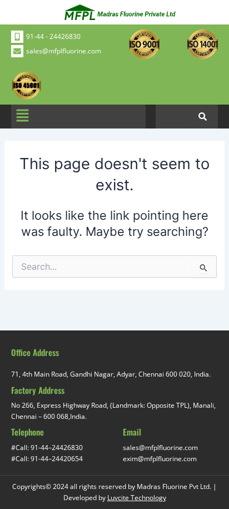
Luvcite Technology (136, 497)
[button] (22, 117)
